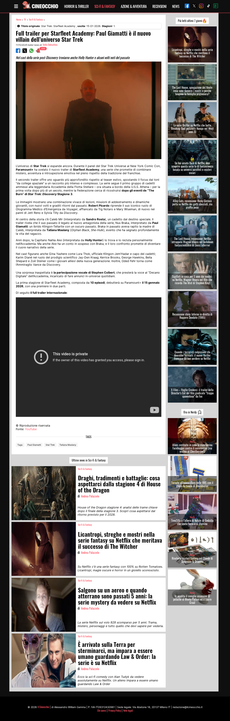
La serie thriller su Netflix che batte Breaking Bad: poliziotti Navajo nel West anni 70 (192, 128)
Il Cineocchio (43, 707)
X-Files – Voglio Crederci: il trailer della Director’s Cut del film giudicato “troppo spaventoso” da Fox (192, 393)
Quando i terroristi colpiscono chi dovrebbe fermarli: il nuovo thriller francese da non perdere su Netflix (192, 355)
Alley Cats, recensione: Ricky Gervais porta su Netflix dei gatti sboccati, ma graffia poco (192, 204)
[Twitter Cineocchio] (192, 6)
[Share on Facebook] (18, 52)
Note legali (128, 710)
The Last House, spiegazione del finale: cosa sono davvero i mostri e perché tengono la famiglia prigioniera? (192, 90)
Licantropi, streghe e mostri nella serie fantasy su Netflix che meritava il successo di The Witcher (192, 53)
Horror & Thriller (76, 6)
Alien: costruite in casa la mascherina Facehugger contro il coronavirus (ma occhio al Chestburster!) (192, 448)
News (175, 6)
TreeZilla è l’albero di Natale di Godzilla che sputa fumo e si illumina (192, 522)
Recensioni (159, 6)
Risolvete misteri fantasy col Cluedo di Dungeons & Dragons (192, 560)
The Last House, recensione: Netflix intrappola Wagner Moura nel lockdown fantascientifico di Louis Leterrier (192, 241)
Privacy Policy (114, 710)
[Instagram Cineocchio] (200, 6)
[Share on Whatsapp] (31, 52)
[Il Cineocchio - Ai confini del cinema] (40, 6)
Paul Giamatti (34, 444)
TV (25, 19)
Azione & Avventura (134, 6)
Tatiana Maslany (67, 444)
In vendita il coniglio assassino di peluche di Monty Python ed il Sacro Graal (192, 599)
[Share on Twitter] (24, 52)
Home (18, 19)
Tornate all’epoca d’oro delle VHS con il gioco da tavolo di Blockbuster (192, 484)
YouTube (31, 429)
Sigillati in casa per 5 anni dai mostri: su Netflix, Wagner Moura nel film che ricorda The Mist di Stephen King (192, 279)
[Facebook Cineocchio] (185, 6)
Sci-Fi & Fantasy (104, 6)
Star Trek (50, 444)
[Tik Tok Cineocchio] (207, 6)
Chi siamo (101, 710)
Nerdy (192, 441)
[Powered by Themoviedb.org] (214, 6)
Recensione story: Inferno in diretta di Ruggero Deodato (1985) (192, 316)
